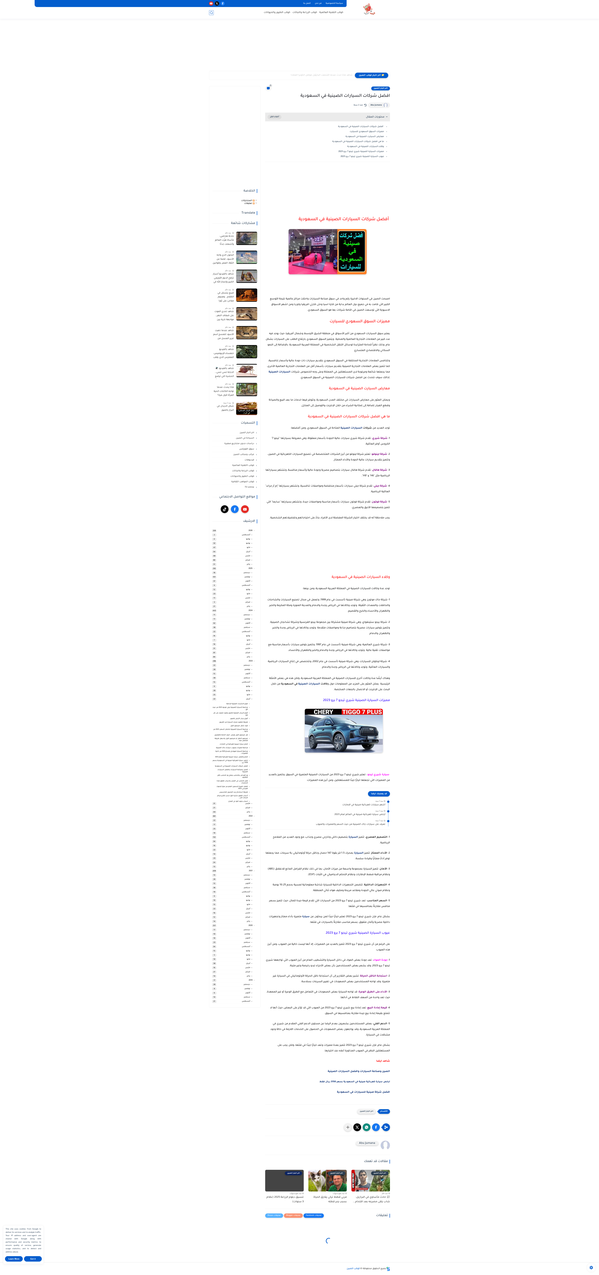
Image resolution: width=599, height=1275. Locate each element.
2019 (251, 981)
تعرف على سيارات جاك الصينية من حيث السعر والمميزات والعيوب (350, 824)
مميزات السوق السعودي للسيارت (367, 131)
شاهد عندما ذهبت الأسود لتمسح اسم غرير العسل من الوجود (223, 335)
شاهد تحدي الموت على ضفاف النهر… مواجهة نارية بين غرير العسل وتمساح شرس (224, 316)
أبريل (248, 552)
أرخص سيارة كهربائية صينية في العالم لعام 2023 (359, 814)
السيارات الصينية (279, 372)
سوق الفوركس (247, 449)
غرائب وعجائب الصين (244, 455)
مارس (247, 556)
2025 (250, 569)
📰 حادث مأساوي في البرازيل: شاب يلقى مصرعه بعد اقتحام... (371, 1199)
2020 (250, 926)
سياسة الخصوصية (334, 3)
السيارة (353, 837)
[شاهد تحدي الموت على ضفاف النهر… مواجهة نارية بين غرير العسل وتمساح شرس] (246, 313)
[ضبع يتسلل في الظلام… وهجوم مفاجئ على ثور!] (246, 295)
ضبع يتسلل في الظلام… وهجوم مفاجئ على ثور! (225, 297)
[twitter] (217, 3)
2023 (251, 661)
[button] (376, 1127)
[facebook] (223, 3)
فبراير (248, 560)
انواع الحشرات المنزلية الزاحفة (237, 704)
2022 (251, 816)
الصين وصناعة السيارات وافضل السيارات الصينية (359, 1071)
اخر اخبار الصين (381, 88)
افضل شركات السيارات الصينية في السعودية (231, 766)
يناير (248, 565)
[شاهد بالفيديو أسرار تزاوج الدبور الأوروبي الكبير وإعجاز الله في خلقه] (246, 276)
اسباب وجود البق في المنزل (238, 801)
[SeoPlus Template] (388, 1269)
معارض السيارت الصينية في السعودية (365, 136)
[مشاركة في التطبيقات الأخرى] (348, 1127)
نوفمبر (247, 577)
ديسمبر (247, 573)
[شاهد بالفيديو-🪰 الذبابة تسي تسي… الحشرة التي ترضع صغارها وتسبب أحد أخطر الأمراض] (246, 370)
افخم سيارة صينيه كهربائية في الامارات (234, 744)
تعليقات (248, 203)
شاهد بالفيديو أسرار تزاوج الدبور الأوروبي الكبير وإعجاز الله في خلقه (223, 279)
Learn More (13, 1259)
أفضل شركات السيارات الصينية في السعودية (361, 126)
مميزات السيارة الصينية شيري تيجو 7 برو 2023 (361, 151)
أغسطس (246, 535)
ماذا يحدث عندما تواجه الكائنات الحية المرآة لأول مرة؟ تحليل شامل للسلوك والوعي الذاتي (224, 392)
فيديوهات (250, 460)
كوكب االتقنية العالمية (243, 465)
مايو (248, 548)
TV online (250, 487)
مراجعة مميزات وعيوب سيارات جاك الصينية (232, 748)
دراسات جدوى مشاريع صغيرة (239, 444)
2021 (251, 871)
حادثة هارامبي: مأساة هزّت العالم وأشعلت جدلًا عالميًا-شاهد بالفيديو (224, 241)
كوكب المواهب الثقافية (243, 482)
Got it (33, 1259)
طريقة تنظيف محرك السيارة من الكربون (233, 722)
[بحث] (211, 12)
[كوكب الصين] (369, 9)
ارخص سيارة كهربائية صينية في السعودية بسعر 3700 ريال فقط (354, 1082)
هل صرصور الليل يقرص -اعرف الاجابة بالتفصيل (231, 735)
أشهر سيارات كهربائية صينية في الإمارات (363, 805)
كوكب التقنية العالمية (331, 12)
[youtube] (211, 3)
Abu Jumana (376, 105)
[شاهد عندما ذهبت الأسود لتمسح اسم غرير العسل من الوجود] (246, 332)
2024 (250, 611)
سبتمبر (247, 628)
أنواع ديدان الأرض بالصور (239, 719)
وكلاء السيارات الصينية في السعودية (365, 146)
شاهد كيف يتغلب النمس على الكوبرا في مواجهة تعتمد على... (321, 75)
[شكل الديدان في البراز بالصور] (246, 408)
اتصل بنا (307, 3)
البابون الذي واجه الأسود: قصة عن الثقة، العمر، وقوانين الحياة (223, 260)
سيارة (306, 916)
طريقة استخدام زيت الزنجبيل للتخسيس (233, 792)
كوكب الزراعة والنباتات (304, 12)
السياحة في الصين (245, 438)
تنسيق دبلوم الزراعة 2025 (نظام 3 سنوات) (285, 1199)
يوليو (248, 539)
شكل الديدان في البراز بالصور (225, 408)
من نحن (318, 3)
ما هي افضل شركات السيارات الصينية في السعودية (358, 141)
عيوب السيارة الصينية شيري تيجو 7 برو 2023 (362, 156)
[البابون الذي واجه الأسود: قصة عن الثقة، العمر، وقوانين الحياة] (246, 257)
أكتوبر (248, 581)
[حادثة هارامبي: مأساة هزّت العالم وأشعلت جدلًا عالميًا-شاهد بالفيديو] (246, 238)
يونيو (248, 544)
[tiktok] (225, 509)
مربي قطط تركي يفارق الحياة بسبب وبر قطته (330, 1199)
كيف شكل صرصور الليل (239, 726)
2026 (250, 531)
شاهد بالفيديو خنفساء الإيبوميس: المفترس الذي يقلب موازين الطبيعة (223, 354)
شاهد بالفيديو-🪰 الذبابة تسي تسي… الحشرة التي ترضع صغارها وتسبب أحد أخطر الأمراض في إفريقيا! (224, 373)
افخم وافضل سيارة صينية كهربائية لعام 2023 (231, 757)
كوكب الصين (353, 1269)
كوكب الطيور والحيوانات (277, 12)
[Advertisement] (299, 47)
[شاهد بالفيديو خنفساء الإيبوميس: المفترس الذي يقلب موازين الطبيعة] (246, 351)
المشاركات (247, 200)
